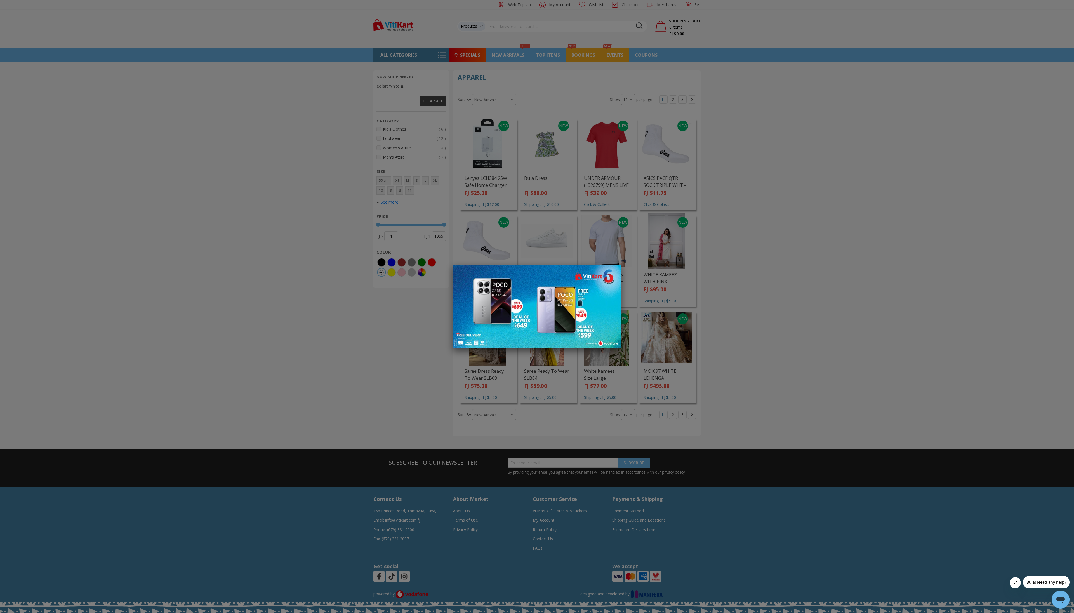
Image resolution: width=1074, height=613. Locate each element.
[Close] (613, 272)
